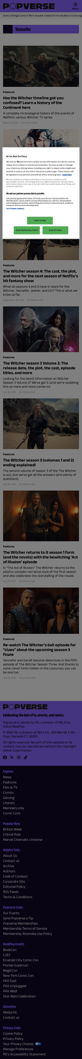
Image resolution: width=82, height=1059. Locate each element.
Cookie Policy (67, 175)
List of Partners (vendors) (15, 209)
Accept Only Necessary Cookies (27, 230)
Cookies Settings (40, 220)
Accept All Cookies (55, 230)
